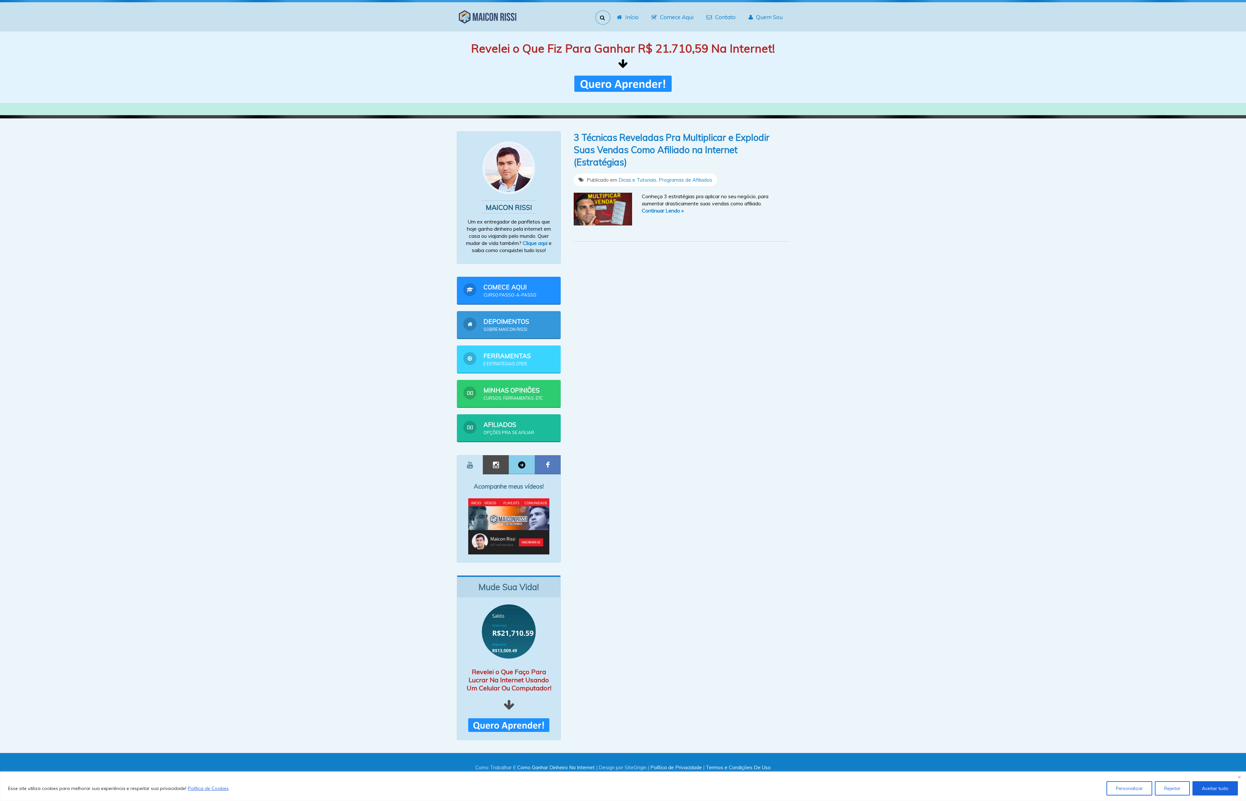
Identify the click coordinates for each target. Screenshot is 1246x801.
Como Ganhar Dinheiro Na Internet (556, 767)
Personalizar (1129, 788)
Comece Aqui (676, 17)
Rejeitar (1172, 788)
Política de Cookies (208, 788)
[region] (623, 786)
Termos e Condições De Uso (738, 767)
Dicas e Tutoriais (637, 180)
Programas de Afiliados (685, 180)
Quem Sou (769, 17)
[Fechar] (1239, 777)
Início (632, 17)
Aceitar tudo (1215, 788)
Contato (725, 17)
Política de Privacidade (676, 767)
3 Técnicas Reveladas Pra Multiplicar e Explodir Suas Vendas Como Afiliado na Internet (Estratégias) (672, 150)
